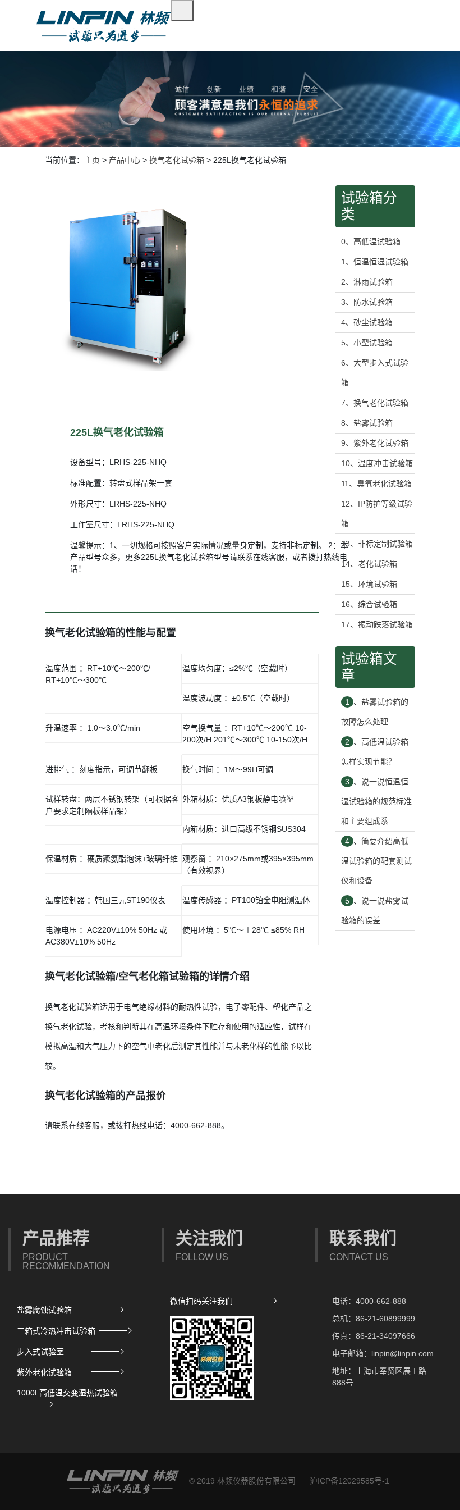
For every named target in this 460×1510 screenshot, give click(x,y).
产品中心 (124, 160)
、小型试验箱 (367, 342)
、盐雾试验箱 (367, 422)
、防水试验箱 (367, 302)
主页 (92, 160)
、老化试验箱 (369, 563)
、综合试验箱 (369, 604)
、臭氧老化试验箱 (376, 483)
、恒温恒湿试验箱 (374, 261)
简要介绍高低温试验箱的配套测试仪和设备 (376, 861)
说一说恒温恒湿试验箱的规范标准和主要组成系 (376, 801)
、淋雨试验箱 (367, 281)
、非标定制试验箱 (377, 543)
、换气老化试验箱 (374, 402)
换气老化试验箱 (176, 160)
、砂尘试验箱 (367, 322)
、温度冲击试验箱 (377, 463)
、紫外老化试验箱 (374, 443)
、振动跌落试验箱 (377, 624)
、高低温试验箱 (371, 241)
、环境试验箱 (369, 584)
